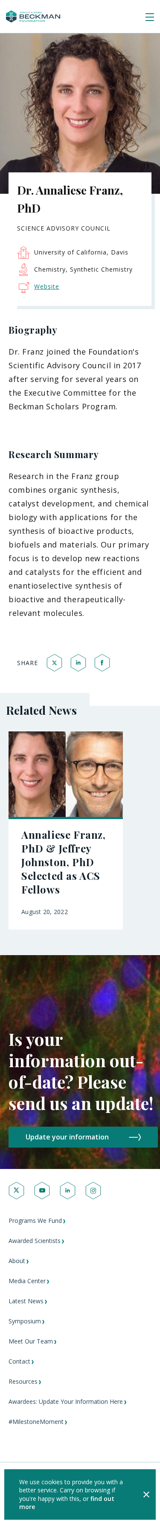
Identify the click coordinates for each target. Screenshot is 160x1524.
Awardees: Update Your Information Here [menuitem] (66, 1401)
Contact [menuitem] (19, 1361)
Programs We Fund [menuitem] (35, 1220)
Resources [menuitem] (23, 1381)
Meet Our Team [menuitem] (31, 1341)
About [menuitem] (17, 1261)
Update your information (67, 1137)
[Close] (146, 1494)
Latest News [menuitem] (26, 1301)
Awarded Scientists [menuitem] (35, 1241)
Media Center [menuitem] (27, 1281)
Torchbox (44, 1505)
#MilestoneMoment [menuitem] (36, 1421)
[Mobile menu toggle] (149, 17)
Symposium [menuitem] (25, 1321)
